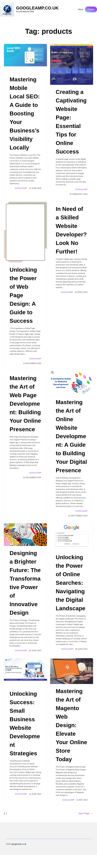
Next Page (86, 813)
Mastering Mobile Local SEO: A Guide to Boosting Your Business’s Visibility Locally (25, 113)
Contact (91, 9)
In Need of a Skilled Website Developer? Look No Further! (71, 230)
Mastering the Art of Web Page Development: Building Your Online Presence (25, 403)
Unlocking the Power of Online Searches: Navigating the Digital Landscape (70, 582)
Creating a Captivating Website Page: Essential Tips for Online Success (71, 122)
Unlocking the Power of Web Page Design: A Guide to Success (23, 295)
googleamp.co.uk (37, 8)
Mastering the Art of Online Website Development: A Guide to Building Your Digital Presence (71, 436)
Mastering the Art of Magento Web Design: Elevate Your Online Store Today (71, 725)
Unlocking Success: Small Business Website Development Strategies (25, 723)
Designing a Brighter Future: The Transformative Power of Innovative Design (25, 583)
